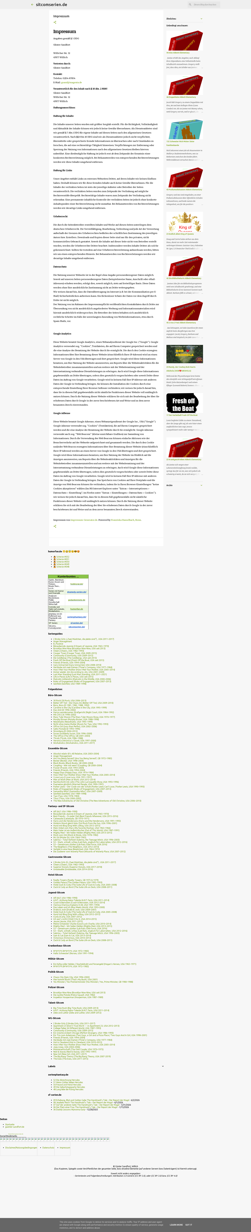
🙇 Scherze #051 (61, 559)
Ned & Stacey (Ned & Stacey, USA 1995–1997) (74, 1052)
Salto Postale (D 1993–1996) (66, 729)
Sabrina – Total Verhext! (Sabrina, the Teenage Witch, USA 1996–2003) (86, 840)
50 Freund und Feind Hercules (67, 1084)
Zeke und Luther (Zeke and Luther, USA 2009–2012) (77, 1013)
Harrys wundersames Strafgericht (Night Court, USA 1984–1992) (83, 712)
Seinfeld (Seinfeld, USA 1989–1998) (69, 684)
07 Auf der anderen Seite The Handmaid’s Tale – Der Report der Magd (86, 1105)
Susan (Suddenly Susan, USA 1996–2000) (72, 733)
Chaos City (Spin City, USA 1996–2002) (71, 977)
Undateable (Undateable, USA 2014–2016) (73, 869)
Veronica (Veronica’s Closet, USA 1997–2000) (74, 740)
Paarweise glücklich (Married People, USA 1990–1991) (78, 784)
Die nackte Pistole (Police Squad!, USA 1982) (74, 995)
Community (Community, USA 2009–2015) (73, 655)
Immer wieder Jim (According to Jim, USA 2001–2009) (78, 672)
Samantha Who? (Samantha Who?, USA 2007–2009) (77, 791)
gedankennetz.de (76, 600)
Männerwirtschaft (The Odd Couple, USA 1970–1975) (78, 1049)
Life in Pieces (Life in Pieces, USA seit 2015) (73, 677)
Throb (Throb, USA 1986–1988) (68, 738)
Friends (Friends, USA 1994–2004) (69, 662)
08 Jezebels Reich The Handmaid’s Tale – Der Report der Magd (83, 1102)
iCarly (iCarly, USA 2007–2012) (67, 916)
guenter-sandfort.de (14, 1127)
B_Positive (58, 644)
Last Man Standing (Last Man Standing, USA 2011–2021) (80, 674)
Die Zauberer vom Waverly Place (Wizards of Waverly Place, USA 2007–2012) (89, 851)
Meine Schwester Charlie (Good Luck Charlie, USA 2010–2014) (82, 924)
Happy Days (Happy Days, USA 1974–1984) (73, 772)
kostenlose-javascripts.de (15, 1134)
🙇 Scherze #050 (61, 562)
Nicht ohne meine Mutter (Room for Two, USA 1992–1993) (80, 724)
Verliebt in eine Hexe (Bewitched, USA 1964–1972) (76, 849)
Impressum (65, 1147)
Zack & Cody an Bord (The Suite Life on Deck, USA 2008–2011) (82, 887)
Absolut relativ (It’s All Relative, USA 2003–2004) (76, 753)
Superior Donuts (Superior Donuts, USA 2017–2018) (77, 867)
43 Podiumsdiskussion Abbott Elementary (184, 190)
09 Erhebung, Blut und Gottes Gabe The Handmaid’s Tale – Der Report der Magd (91, 1100)
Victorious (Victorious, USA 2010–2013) (72, 938)
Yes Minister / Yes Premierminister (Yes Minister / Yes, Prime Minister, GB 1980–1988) (93, 982)
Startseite (9, 1124)
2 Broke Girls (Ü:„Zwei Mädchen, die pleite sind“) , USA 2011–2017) (84, 862)
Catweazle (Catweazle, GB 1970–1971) (71, 818)
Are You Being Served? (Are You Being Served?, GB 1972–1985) (82, 758)
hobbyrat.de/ (76, 584)
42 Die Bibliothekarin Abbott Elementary (183, 278)
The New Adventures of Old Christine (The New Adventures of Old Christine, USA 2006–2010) (97, 801)
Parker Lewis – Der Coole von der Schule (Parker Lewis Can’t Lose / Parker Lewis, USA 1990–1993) (99, 786)
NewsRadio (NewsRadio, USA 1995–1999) (73, 722)
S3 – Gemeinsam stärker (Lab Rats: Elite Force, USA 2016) (80, 844)
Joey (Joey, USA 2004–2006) (66, 1047)
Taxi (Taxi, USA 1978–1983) (66, 796)
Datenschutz (48, 1147)
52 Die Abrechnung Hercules (66, 1080)
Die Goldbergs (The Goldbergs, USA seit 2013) (75, 658)
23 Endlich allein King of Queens (180, 234)
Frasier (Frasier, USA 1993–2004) (68, 768)
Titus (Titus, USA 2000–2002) (67, 798)
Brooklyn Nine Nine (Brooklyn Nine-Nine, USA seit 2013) (79, 648)
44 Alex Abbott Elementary (177, 53)
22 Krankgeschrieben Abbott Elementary (183, 459)
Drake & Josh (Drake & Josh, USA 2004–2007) (74, 909)
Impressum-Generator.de (84, 520)
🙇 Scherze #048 (61, 566)
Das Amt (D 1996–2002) (64, 710)
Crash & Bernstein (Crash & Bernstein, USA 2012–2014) (79, 902)
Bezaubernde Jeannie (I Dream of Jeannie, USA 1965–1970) (81, 646)
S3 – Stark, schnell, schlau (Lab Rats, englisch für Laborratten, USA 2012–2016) (90, 842)
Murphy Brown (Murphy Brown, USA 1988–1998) (76, 719)
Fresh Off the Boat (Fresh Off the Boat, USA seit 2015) (78, 660)
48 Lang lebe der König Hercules (68, 1089)
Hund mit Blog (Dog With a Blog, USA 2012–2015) (76, 825)
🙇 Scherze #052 (61, 557)
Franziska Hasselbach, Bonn (126, 520)
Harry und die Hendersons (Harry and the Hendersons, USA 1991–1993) (87, 821)
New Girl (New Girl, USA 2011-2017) (70, 1054)
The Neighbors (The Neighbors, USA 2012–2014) (76, 847)
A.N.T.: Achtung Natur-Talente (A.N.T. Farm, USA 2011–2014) (81, 900)
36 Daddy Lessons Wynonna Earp (69, 1109)
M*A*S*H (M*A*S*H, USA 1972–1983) (71, 951)
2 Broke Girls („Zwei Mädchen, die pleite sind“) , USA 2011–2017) (83, 639)
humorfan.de (76, 609)
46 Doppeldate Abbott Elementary (181, 97)
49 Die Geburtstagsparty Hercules (69, 1087)
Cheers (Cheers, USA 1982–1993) (68, 651)
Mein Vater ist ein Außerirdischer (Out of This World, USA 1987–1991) (86, 830)
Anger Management (62, 641)
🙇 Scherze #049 (61, 564)
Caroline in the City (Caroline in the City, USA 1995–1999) (80, 707)
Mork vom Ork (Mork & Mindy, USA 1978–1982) (75, 835)
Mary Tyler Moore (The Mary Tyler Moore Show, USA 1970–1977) (84, 717)
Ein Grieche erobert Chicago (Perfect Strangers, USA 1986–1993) (83, 1033)
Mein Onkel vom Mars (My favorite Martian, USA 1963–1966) (82, 828)
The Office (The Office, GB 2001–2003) (71, 736)
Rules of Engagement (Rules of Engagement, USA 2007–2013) (82, 681)
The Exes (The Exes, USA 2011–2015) (70, 1059)
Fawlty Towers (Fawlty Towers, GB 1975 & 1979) (76, 880)
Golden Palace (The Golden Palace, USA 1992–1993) (77, 882)
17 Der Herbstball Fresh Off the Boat (182, 415)
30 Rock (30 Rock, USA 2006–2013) (69, 700)
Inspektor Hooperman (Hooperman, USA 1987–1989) (78, 997)
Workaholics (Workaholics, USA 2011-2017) (74, 743)
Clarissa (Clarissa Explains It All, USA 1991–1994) (76, 905)
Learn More (176, 1225)
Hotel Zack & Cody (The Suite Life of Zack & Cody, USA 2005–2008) (85, 885)
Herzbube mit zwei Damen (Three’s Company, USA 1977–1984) (82, 667)
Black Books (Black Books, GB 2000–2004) (73, 763)
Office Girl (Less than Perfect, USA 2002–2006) (75, 726)
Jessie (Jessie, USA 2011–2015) (68, 921)
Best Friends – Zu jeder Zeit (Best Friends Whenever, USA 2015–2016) (85, 816)
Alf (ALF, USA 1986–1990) (65, 811)
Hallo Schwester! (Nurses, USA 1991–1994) (73, 953)
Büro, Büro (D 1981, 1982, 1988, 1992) (71, 705)
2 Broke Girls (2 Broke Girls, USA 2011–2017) (74, 1023)
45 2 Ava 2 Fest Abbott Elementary (181, 323)
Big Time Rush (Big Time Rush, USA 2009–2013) (75, 1008)
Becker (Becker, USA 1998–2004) (68, 761)
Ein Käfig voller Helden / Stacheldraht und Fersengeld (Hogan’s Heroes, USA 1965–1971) (94, 964)
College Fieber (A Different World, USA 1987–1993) (77, 1028)
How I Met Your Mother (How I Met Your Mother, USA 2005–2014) (84, 669)
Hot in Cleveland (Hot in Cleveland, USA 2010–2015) (77, 1042)
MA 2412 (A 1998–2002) (64, 714)
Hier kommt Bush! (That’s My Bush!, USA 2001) (75, 979)
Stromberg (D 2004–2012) (65, 731)
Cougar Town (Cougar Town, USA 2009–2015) (75, 653)
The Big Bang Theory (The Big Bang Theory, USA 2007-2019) (82, 1056)
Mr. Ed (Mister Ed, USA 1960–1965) (69, 837)
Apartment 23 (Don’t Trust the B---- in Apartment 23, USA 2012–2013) (86, 1026)
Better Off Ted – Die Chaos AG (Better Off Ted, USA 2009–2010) (83, 703)
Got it (188, 1225)
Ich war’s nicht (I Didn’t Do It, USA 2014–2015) (75, 919)
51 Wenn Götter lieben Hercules (68, 1082)
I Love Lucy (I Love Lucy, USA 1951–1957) (72, 777)
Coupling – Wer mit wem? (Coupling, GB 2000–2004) (77, 765)
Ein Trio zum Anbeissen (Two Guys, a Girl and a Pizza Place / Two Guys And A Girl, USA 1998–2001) (100, 1035)
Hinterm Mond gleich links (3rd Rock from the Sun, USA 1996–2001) (85, 823)
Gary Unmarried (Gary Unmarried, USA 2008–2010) (77, 665)
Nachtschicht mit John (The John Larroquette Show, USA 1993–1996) (86, 782)
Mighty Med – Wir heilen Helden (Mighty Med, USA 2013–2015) (82, 832)
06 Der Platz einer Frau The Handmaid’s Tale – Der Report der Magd (85, 1107)
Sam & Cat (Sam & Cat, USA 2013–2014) (72, 935)
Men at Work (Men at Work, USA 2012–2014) (74, 779)
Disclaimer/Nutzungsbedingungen (21, 1147)
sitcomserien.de (51, 4)
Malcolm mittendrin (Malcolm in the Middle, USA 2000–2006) (82, 679)
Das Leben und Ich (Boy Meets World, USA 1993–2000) (79, 907)
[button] (54, 22)
